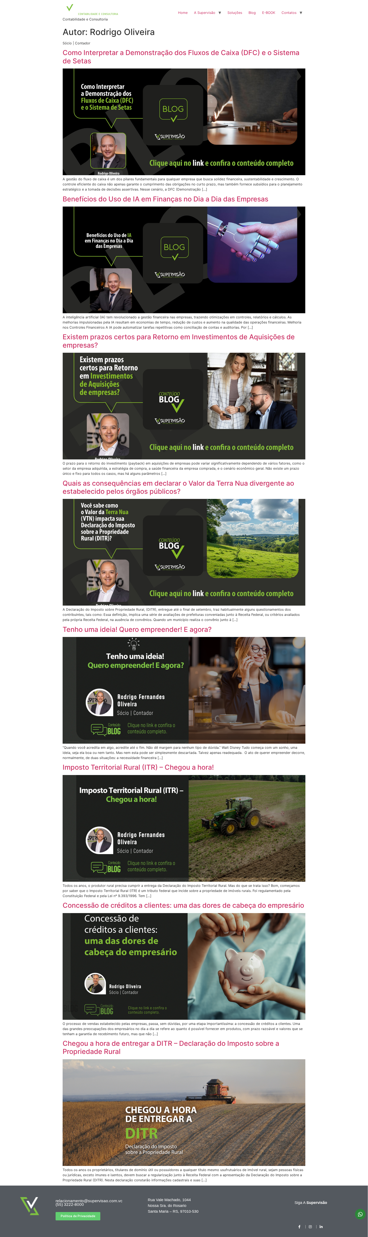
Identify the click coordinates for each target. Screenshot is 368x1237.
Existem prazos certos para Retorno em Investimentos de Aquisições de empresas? (179, 341)
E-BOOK (268, 12)
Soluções (234, 12)
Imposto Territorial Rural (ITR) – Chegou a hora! (138, 767)
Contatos (289, 12)
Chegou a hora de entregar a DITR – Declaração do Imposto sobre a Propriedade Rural (171, 1047)
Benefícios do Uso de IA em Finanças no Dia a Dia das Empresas (165, 199)
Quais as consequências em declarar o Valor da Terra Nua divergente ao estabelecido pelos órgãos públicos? (178, 487)
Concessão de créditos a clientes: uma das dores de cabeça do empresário (183, 905)
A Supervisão (204, 12)
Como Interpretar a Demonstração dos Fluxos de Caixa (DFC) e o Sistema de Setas (181, 56)
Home (183, 12)
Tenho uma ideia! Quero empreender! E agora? (137, 629)
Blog (252, 12)
